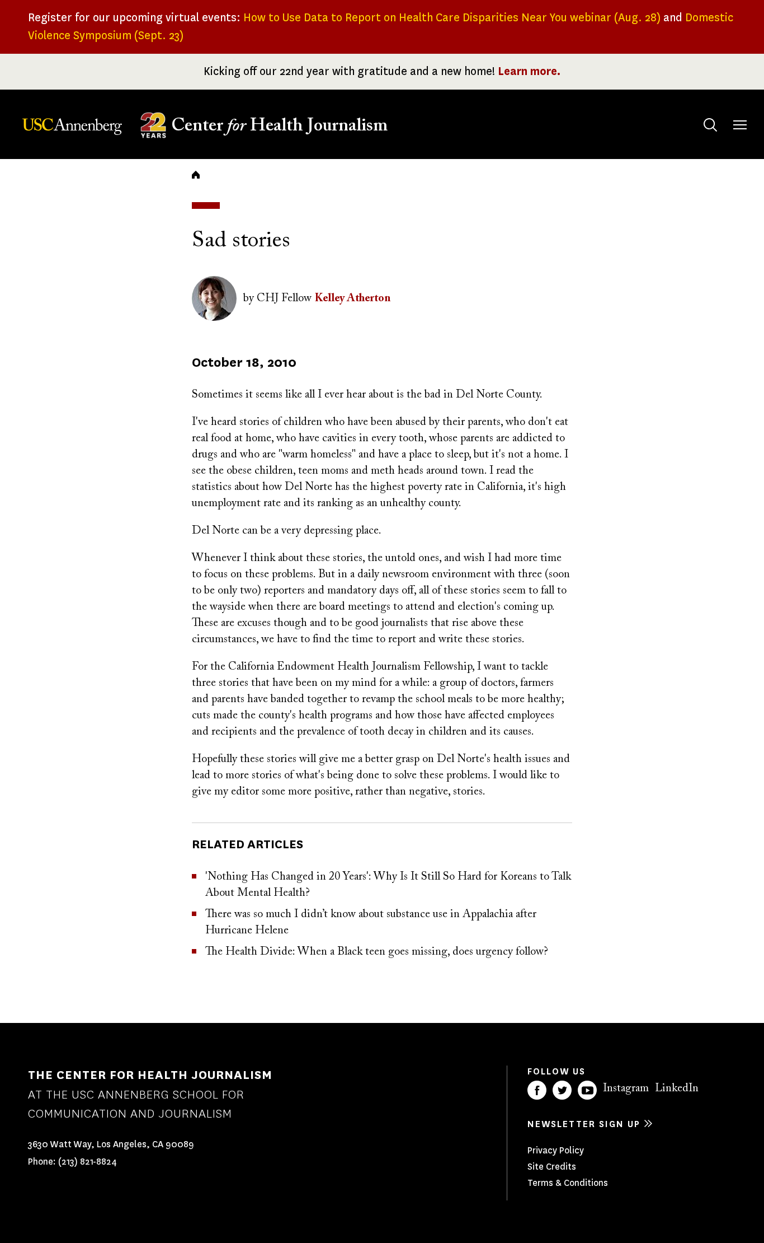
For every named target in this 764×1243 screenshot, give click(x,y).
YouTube (587, 1090)
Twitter (562, 1090)
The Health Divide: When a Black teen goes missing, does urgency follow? (376, 951)
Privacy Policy (555, 1150)
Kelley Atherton (353, 298)
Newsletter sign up (583, 1124)
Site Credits (551, 1166)
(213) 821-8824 (87, 1161)
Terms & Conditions (567, 1183)
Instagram (626, 1088)
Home (196, 175)
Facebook (536, 1090)
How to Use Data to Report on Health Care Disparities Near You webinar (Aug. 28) (452, 17)
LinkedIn (677, 1088)
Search (710, 125)
